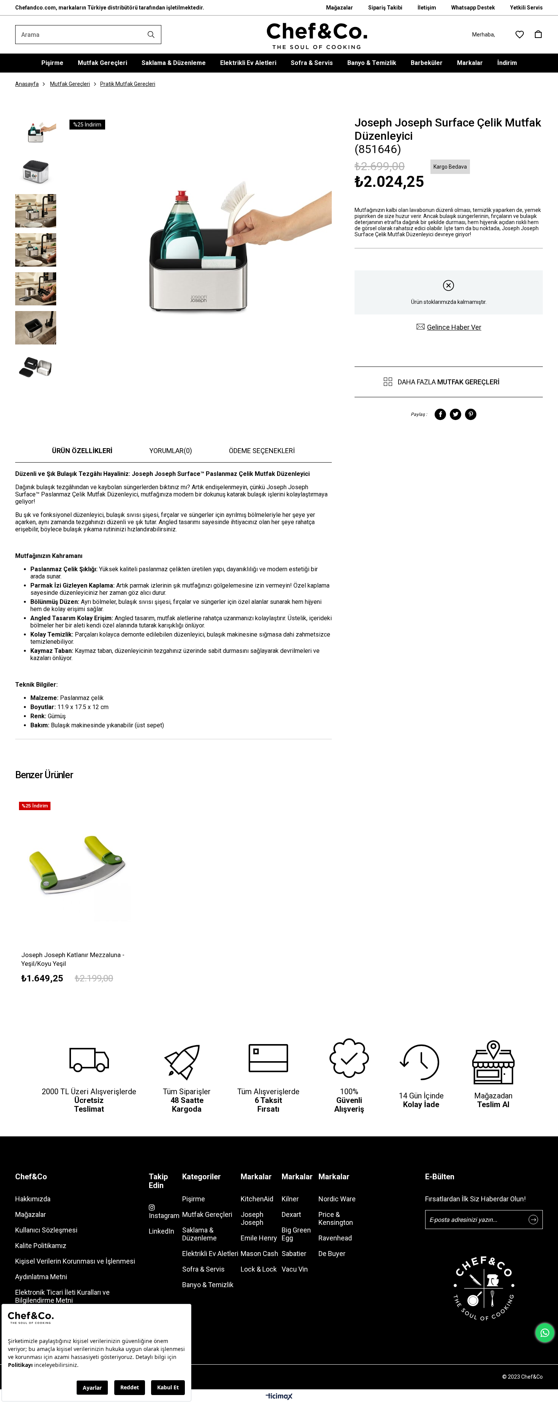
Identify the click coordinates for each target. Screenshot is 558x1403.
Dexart (291, 1214)
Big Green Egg (296, 1234)
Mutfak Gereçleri (102, 62)
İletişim (427, 8)
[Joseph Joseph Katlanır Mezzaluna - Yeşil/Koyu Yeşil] (78, 861)
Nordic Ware (337, 1199)
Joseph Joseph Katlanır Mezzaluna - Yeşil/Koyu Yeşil (73, 959)
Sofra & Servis (312, 62)
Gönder (533, 1219)
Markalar (470, 62)
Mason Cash (259, 1254)
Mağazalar (339, 8)
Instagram (164, 1216)
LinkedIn (161, 1231)
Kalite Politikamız (40, 1246)
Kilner (290, 1199)
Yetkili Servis (526, 8)
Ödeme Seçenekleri (262, 451)
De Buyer (331, 1254)
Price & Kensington (335, 1218)
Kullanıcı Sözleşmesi (46, 1230)
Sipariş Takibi (385, 8)
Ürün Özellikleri (82, 451)
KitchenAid (257, 1199)
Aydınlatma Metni (41, 1277)
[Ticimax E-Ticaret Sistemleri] (279, 1397)
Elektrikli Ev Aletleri (248, 62)
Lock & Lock (259, 1269)
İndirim (507, 62)
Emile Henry (259, 1238)
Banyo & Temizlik (371, 62)
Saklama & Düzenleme (174, 62)
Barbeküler (427, 62)
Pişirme (52, 62)
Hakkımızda (32, 1199)
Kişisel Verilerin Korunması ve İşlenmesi (75, 1261)
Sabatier (294, 1254)
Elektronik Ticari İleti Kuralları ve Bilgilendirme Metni (62, 1296)
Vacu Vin (295, 1269)
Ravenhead (335, 1238)
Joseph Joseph (252, 1218)
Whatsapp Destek (473, 8)
